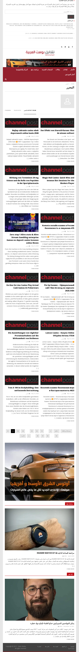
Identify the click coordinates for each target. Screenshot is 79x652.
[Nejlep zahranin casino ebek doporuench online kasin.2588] (22, 123)
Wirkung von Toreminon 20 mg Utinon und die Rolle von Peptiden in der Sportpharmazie (23, 180)
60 (47, 436)
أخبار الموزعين (70, 74)
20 (36, 431)
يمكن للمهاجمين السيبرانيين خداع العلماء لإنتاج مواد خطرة (52, 623)
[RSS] (61, 47)
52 (56, 436)
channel (8, 110)
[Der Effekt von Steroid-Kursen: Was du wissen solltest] (57, 123)
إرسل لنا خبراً (71, 648)
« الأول (56, 431)
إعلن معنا (47, 646)
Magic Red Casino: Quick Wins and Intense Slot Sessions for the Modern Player (58, 180)
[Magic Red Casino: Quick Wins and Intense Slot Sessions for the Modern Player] (57, 170)
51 (7, 431)
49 (17, 431)
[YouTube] (69, 47)
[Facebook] (72, 47)
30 (31, 431)
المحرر (63, 136)
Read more (71, 161)
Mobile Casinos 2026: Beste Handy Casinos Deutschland (52, 33)
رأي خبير (70, 574)
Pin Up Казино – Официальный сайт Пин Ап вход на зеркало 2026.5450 (59, 288)
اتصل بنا (39, 646)
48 (23, 431)
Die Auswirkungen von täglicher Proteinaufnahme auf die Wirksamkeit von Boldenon (23, 336)
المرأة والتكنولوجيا (22, 70)
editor (65, 556)
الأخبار (73, 70)
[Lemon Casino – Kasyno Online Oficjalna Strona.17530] (57, 325)
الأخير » (22, 436)
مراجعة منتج (35, 70)
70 (42, 436)
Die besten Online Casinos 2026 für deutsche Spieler (54, 38)
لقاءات (65, 70)
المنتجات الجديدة (47, 70)
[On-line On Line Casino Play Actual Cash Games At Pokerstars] (22, 277)
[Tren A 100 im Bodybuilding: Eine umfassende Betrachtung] (22, 380)
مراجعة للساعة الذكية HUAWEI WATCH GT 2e (55, 553)
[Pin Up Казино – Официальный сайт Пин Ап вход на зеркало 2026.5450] (57, 277)
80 (37, 436)
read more (71, 569)
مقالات (58, 70)
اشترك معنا (55, 646)
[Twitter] (65, 47)
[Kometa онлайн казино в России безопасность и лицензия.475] (57, 218)
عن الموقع (64, 646)
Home (72, 84)
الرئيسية (72, 646)
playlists (17, 110)
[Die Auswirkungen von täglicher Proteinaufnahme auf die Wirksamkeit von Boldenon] (22, 325)
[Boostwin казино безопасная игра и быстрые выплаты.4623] (57, 380)
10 (41, 431)
